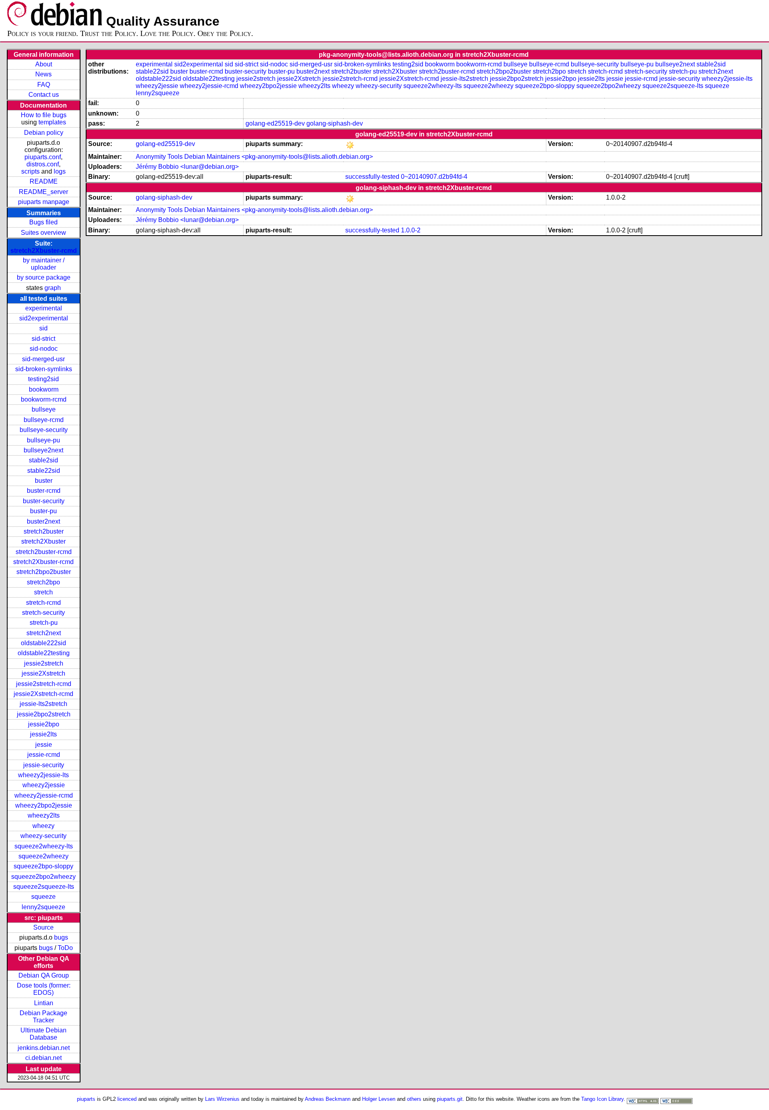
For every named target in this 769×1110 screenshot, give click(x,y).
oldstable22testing (44, 653)
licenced (127, 1099)
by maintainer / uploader (43, 264)
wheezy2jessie (43, 785)
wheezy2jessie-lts (43, 775)
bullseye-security (44, 429)
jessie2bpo (43, 724)
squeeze (43, 896)
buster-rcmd (43, 490)
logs (60, 171)
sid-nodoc (44, 348)
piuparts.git (450, 1099)
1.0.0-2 (411, 230)
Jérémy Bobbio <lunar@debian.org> (187, 166)
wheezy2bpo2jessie (43, 805)
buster (43, 480)
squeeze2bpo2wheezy (43, 876)
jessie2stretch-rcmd (43, 683)
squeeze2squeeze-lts (43, 886)
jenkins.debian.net (44, 1047)
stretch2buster (44, 531)
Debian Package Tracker (43, 1017)
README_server (43, 191)
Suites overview (43, 232)
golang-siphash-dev (334, 123)
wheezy (43, 825)
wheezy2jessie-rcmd (43, 795)
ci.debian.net (43, 1057)
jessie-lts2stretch (43, 703)
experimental (43, 308)
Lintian (43, 1003)
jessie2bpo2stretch (43, 714)
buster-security (43, 501)
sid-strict (43, 338)
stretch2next (43, 633)
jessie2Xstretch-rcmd (43, 693)
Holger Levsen (378, 1099)
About (43, 64)
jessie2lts (43, 734)
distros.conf (42, 164)
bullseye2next (43, 450)
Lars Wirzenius (222, 1099)
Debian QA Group (43, 975)
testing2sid (43, 379)
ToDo (65, 947)
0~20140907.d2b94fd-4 (434, 176)
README (44, 181)
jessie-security (43, 765)
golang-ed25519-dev (275, 123)
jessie (43, 744)
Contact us (43, 94)
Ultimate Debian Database (43, 1034)
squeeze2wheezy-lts (43, 846)
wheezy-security (43, 835)
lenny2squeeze (43, 907)
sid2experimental (43, 318)
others (414, 1099)
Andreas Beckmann (327, 1099)
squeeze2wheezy (43, 856)
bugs (61, 937)
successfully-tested (372, 176)
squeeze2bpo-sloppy (43, 866)
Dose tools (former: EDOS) (43, 989)
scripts (30, 171)
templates (52, 122)
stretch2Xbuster (43, 541)
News (43, 74)
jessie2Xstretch (43, 673)
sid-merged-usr (43, 359)
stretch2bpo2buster (43, 571)
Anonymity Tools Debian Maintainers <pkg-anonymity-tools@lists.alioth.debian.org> (254, 156)
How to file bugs (43, 115)
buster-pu (43, 511)
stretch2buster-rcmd (44, 551)
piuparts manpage (43, 201)
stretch (43, 592)
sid (43, 328)
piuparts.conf (42, 157)
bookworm (43, 389)
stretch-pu (44, 622)
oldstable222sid (43, 643)
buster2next (43, 521)
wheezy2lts (44, 815)
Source (43, 927)
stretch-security (43, 612)
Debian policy (43, 132)
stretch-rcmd (43, 602)
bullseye (44, 409)
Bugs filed (43, 222)
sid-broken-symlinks (43, 369)
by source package (43, 277)
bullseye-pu (43, 440)
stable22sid (43, 470)
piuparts (86, 1099)
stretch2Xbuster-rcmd (43, 250)
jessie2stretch (43, 663)
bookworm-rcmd (43, 399)
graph (52, 287)
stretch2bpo (43, 582)
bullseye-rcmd (44, 419)
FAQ (43, 84)
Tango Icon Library (602, 1099)
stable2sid (43, 460)
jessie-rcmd (43, 754)
